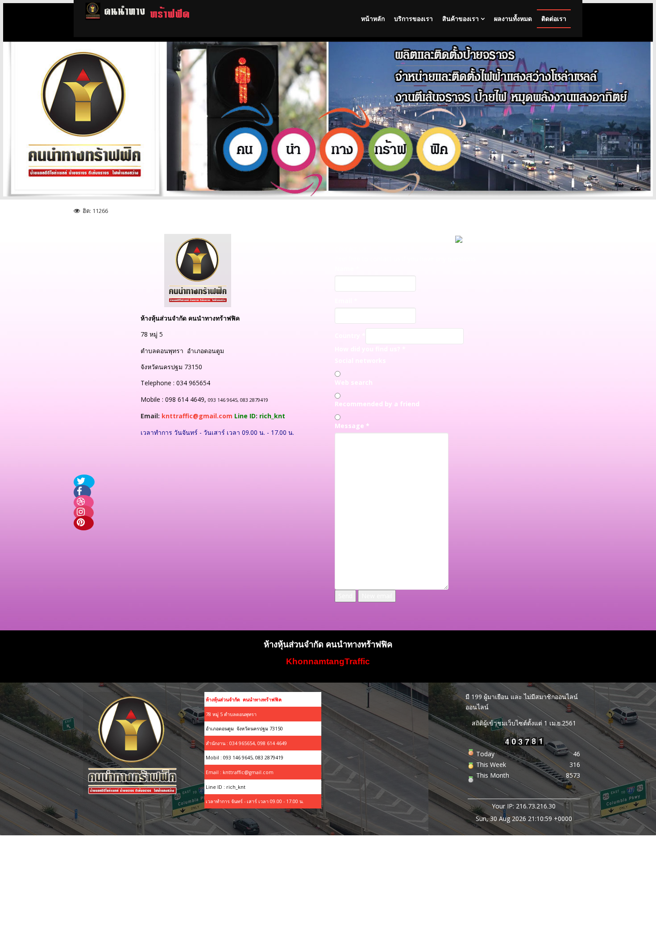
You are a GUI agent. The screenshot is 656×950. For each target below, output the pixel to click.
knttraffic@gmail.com (197, 416)
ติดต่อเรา (553, 18)
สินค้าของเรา (460, 18)
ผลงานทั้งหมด (513, 18)
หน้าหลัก (373, 18)
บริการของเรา (413, 18)
